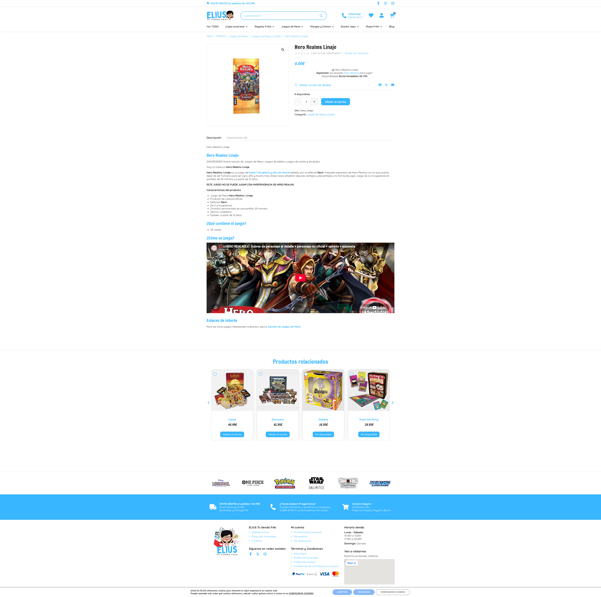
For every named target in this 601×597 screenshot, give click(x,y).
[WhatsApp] (344, 15)
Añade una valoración (357, 53)
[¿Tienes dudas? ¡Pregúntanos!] (273, 507)
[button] (283, 50)
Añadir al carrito (335, 101)
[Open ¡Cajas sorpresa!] (247, 26)
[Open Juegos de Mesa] (302, 26)
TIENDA (220, 36)
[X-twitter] (385, 3)
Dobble (278, 419)
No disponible (278, 434)
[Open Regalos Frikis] (273, 26)
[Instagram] (392, 3)
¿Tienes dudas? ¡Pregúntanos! (298, 503)
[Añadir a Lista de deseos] (215, 374)
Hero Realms (351, 72)
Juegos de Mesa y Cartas (266, 36)
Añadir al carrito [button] (232, 434)
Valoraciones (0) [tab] (237, 137)
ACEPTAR (342, 592)
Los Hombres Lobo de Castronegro (368, 421)
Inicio (209, 36)
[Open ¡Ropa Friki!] (381, 26)
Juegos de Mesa (238, 36)
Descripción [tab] (214, 137)
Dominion (232, 419)
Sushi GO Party (323, 419)
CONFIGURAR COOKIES (301, 593)
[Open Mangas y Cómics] (333, 26)
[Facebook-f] (378, 3)
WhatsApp (354, 14)
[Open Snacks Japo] (358, 26)
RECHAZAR (364, 592)
